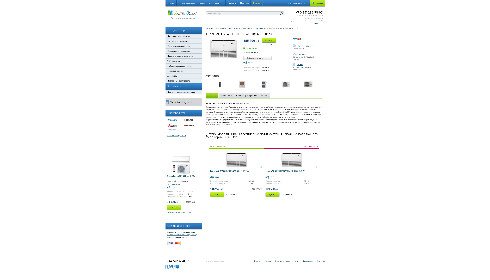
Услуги (202, 3)
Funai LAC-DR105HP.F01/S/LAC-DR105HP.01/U (229, 171)
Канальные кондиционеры (178, 51)
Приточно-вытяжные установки (181, 92)
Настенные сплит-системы (179, 36)
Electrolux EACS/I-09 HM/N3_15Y (181, 176)
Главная (209, 28)
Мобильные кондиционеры (179, 66)
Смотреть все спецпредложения (179, 212)
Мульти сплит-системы (177, 41)
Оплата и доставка (187, 3)
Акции (257, 3)
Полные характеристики (246, 95)
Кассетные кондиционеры (178, 46)
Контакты (232, 3)
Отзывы (264, 95)
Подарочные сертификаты (179, 81)
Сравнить (269, 44)
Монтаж (171, 3)
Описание (212, 95)
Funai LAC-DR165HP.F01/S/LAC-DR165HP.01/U (285, 171)
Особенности (226, 95)
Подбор (245, 3)
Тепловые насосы (175, 71)
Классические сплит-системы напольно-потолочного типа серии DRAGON (240, 28)
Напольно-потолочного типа (180, 56)
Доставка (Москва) (305, 46)
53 (313, 57)
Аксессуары (172, 76)
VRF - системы (173, 61)
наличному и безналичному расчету (182, 235)
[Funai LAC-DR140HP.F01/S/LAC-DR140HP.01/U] (220, 84)
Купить (269, 40)
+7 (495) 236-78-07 (309, 12)
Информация (215, 3)
